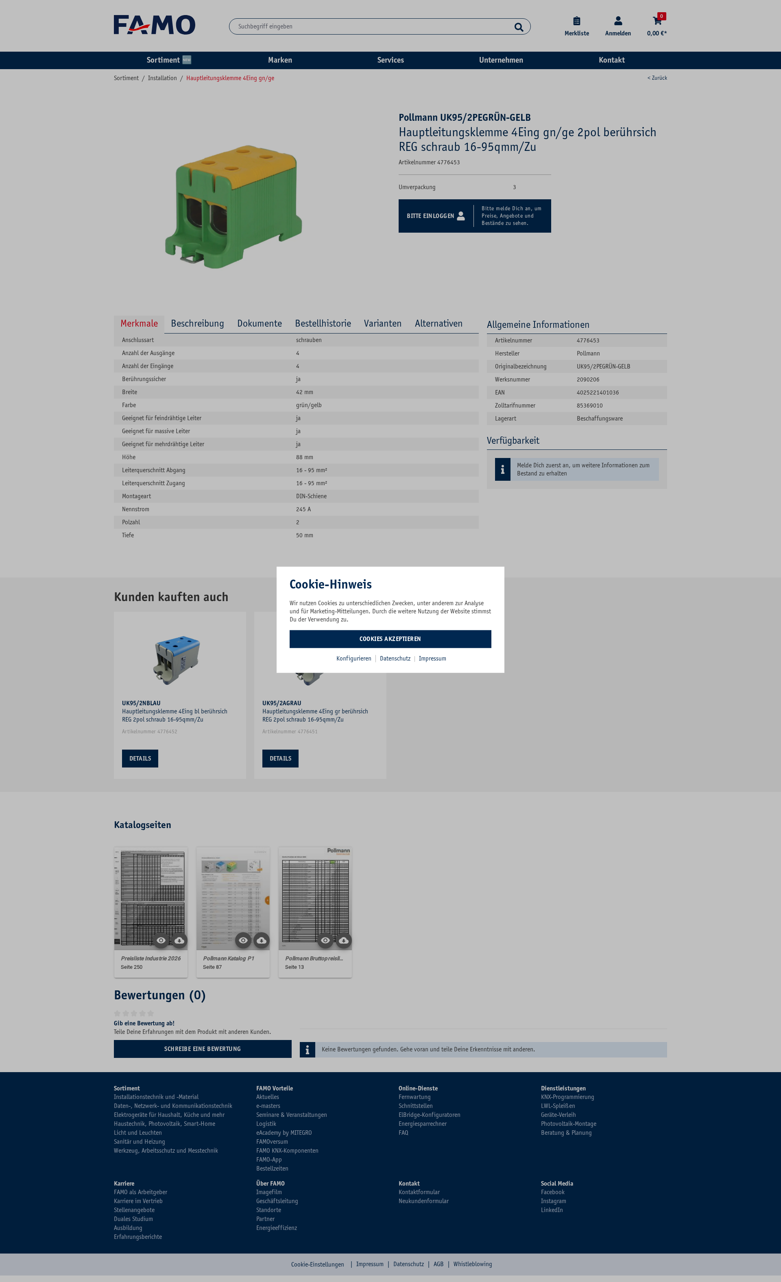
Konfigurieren (353, 658)
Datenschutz (396, 658)
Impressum (432, 658)
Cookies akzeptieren (390, 639)
